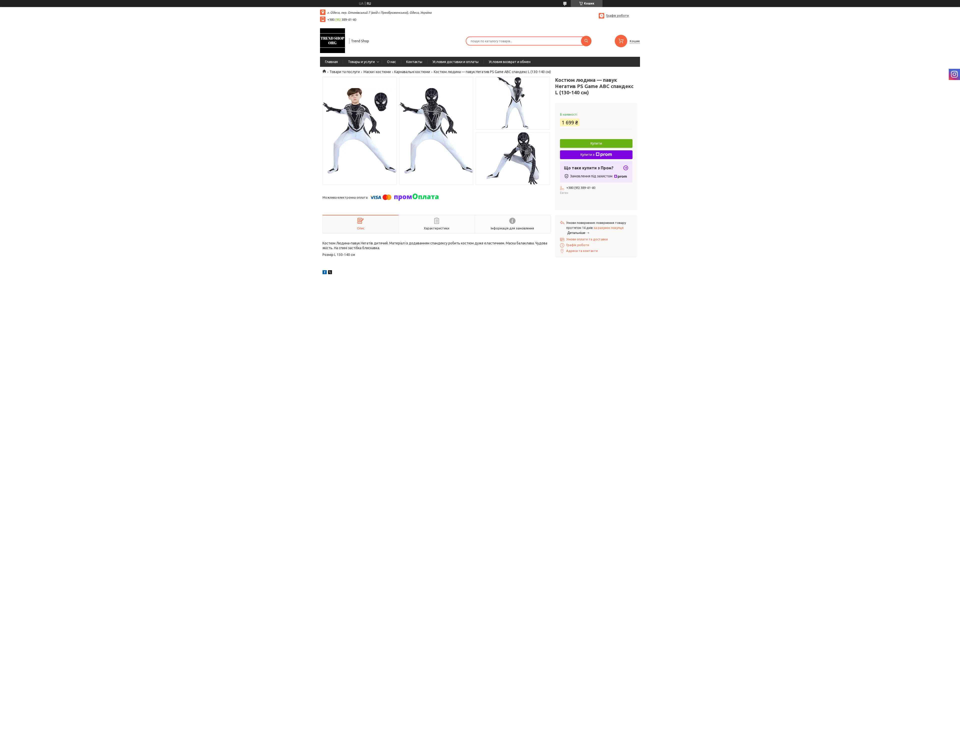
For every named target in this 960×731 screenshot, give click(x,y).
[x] (330, 273)
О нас (391, 62)
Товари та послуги (345, 72)
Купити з (587, 155)
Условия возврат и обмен (509, 62)
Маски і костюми (377, 72)
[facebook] (324, 273)
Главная (331, 62)
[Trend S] (332, 40)
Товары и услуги (361, 62)
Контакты (414, 62)
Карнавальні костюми (412, 72)
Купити (596, 143)
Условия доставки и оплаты (455, 62)
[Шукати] (586, 41)
